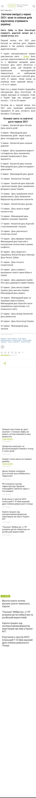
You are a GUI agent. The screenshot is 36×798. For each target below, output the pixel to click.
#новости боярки (25, 342)
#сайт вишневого (12, 338)
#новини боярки (17, 340)
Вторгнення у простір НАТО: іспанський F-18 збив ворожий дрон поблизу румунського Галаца (17, 501)
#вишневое (4, 342)
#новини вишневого (6, 340)
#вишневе (3, 338)
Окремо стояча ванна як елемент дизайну (17, 460)
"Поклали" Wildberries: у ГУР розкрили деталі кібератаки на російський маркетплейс (16, 529)
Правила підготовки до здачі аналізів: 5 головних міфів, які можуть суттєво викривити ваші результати (16, 433)
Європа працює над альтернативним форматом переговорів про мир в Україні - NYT (16, 515)
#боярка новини (27, 340)
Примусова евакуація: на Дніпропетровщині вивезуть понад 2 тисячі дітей (17, 448)
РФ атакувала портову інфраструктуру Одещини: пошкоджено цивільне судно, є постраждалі (16, 487)
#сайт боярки (22, 338)
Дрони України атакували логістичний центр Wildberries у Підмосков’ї (16, 473)
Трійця (26, 56)
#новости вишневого (14, 342)
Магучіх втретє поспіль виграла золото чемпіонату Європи (16, 603)
